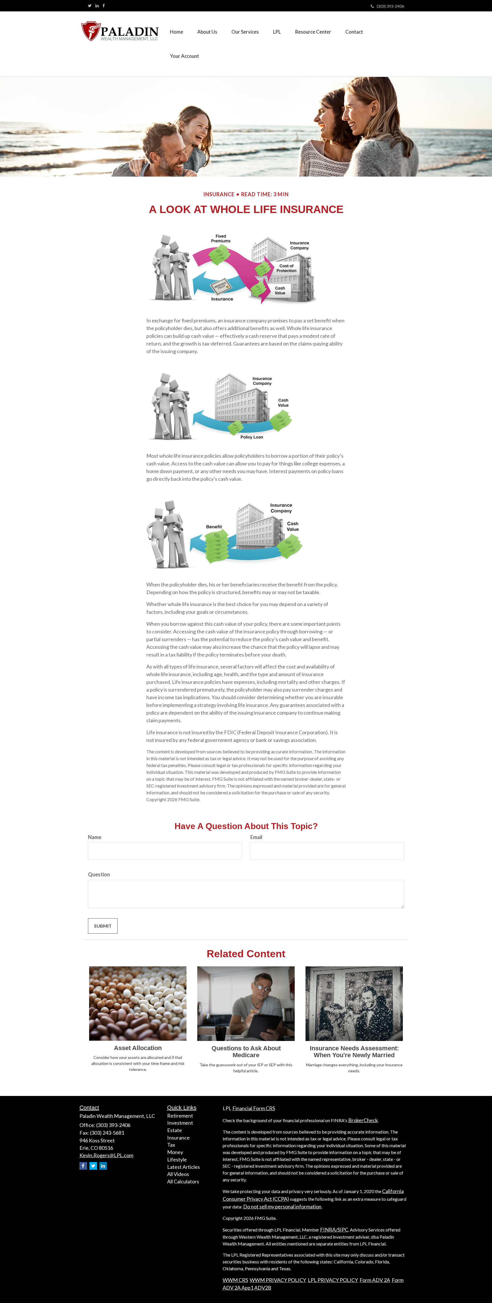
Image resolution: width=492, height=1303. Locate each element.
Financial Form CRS (253, 1108)
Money (175, 1152)
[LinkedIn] (97, 6)
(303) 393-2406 (390, 6)
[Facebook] (103, 6)
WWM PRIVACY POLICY (278, 1280)
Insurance (178, 1137)
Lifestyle (177, 1159)
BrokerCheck (363, 1120)
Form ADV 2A (375, 1280)
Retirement (180, 1115)
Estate (174, 1130)
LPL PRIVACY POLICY (333, 1280)
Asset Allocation (138, 1048)
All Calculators (183, 1181)
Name (94, 837)
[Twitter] (90, 6)
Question (99, 874)
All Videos (178, 1174)
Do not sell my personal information (282, 1206)
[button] (207, 32)
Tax (171, 1145)
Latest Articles (183, 1167)
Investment (180, 1123)
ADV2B (262, 1287)
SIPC (342, 1229)
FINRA (328, 1229)
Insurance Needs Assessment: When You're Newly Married (354, 1052)
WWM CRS (235, 1280)
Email (256, 837)
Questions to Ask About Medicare (246, 1052)
